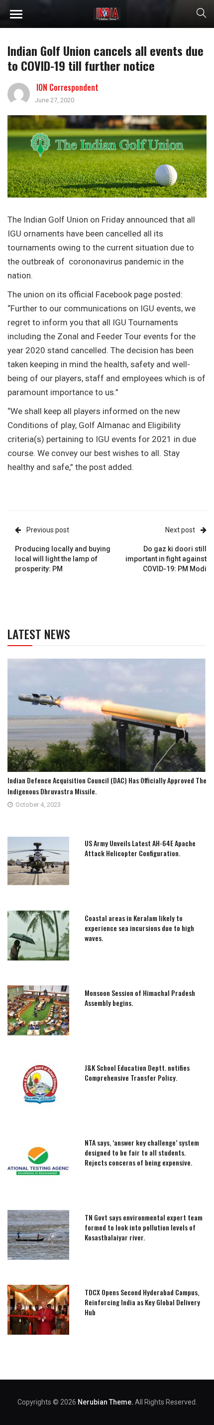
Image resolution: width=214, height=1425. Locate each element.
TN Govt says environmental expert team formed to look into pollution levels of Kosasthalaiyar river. (144, 1227)
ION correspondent (67, 87)
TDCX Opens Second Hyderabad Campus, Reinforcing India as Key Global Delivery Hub (142, 1302)
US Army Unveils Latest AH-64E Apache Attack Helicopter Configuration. (140, 848)
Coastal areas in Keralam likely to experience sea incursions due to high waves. (139, 928)
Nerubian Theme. (105, 1402)
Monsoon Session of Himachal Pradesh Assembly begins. (140, 997)
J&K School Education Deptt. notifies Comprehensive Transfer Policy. (137, 1072)
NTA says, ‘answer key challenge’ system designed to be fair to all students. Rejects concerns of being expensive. (142, 1152)
